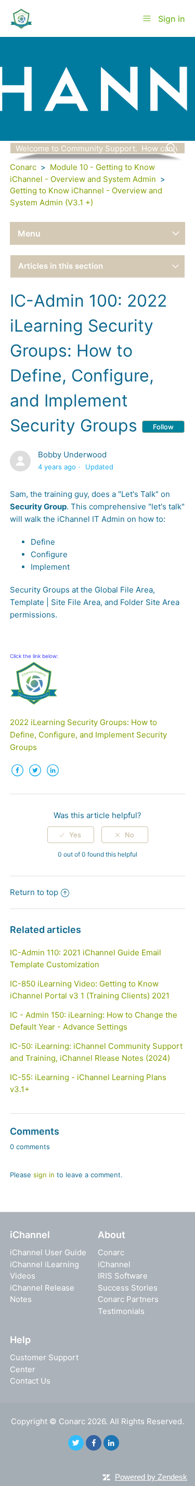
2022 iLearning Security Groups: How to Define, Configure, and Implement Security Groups (88, 734)
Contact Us (30, 1381)
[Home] (21, 18)
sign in (44, 1175)
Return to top (34, 892)
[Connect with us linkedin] (111, 1443)
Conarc (23, 167)
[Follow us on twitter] (76, 1443)
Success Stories (128, 1288)
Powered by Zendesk (151, 1476)
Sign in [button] (171, 19)
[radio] (70, 834)
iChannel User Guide (48, 1252)
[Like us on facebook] (93, 1443)
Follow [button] (163, 427)
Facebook (17, 778)
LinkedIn (53, 778)
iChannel (114, 1264)
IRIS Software (123, 1276)
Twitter (35, 778)
